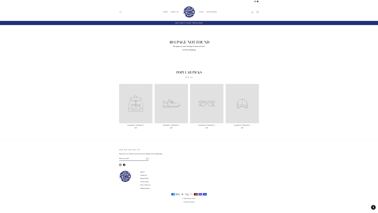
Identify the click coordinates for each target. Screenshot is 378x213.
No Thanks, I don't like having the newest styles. (189, 116)
